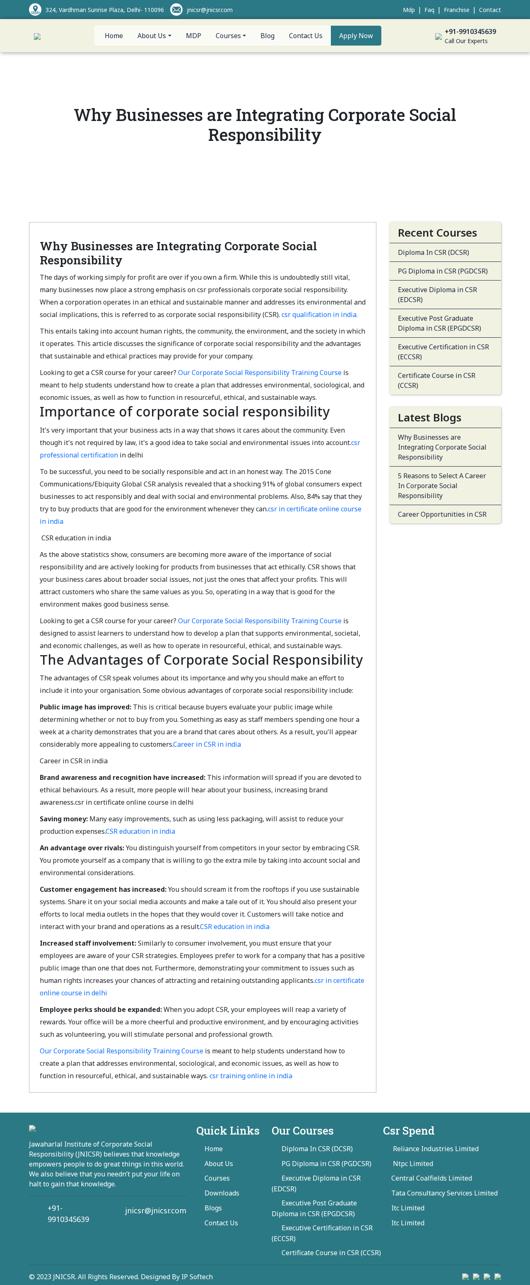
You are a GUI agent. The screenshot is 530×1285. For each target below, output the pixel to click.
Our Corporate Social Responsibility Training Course (260, 372)
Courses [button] (228, 35)
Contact (490, 10)
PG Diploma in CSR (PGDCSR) (443, 271)
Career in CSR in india (207, 744)
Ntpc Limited (412, 1163)
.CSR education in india (234, 926)
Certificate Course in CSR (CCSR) (436, 380)
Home (114, 35)
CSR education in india (140, 831)
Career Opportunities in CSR (442, 514)
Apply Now (356, 35)
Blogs (213, 1207)
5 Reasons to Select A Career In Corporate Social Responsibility (442, 485)
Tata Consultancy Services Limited (444, 1193)
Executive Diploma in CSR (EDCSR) (437, 294)
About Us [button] (151, 35)
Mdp (409, 10)
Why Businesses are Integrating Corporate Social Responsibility (442, 447)
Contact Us (306, 35)
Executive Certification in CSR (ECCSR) (443, 351)
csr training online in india (251, 1075)
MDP (193, 35)
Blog (267, 35)
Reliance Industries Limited (435, 1148)
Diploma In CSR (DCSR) (433, 252)
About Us (219, 1163)
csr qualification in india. (320, 314)
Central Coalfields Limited (431, 1178)
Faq (429, 10)
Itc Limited (407, 1207)
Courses (217, 1178)
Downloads (222, 1193)
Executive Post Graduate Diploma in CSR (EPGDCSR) (439, 323)
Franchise (457, 10)
